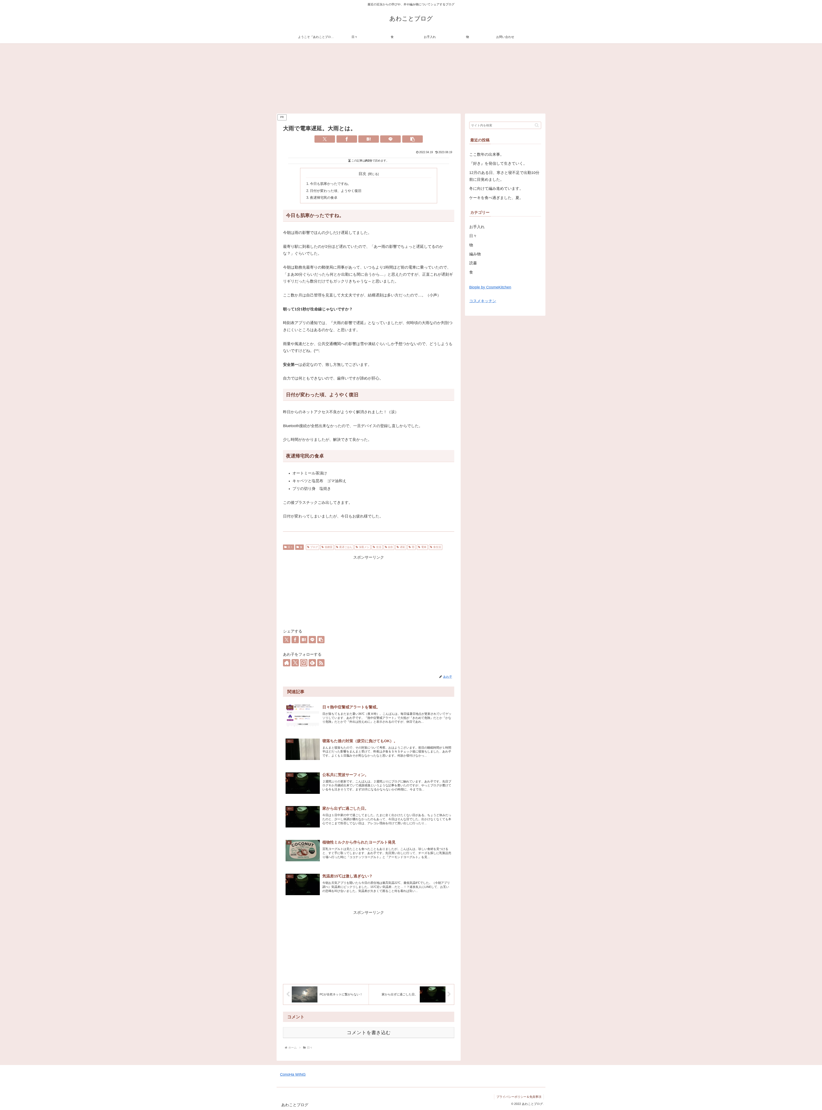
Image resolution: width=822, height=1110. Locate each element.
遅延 (402, 547)
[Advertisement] (411, 78)
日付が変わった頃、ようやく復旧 (335, 191)
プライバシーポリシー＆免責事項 (518, 1096)
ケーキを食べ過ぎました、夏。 (496, 198)
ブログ (314, 547)
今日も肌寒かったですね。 (330, 183)
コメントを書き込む (369, 1032)
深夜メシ (364, 547)
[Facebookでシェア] (347, 139)
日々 (290, 547)
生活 (378, 547)
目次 (362, 174)
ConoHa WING (293, 1074)
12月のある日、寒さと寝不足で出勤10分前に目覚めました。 (504, 176)
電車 (423, 547)
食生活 (437, 547)
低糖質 (328, 547)
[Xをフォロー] (295, 662)
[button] (412, 139)
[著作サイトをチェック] (286, 662)
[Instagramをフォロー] (303, 662)
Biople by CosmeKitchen (490, 287)
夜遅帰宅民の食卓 (323, 197)
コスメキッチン (482, 301)
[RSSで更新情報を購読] (321, 662)
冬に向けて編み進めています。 (496, 188)
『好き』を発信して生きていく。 (498, 163)
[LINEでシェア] (390, 139)
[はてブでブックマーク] (368, 139)
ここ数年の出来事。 (486, 154)
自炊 (390, 547)
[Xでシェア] (324, 139)
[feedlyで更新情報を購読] (312, 662)
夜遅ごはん (345, 547)
